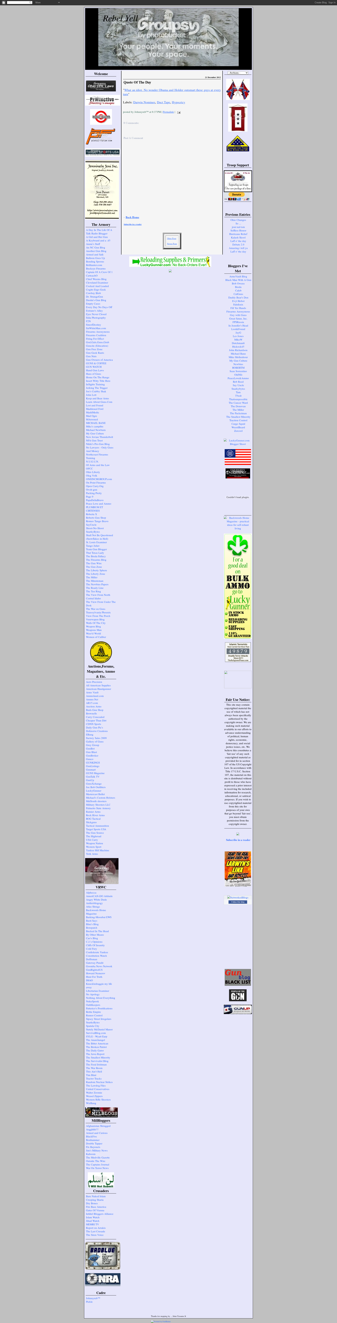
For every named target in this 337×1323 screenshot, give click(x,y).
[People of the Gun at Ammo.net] (238, 1000)
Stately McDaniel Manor (99, 1029)
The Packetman (238, 413)
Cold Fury (91, 948)
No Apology (93, 994)
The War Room (94, 1068)
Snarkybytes (238, 388)
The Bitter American (97, 1043)
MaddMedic (92, 412)
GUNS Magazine (95, 773)
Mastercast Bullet (95, 794)
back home (132, 217)
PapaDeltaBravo (95, 500)
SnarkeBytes (93, 1022)
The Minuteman (94, 580)
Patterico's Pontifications (99, 1008)
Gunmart (91, 769)
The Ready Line (95, 587)
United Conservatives (97, 1089)
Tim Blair (91, 1075)
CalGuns (238, 294)
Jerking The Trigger (97, 387)
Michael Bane (238, 353)
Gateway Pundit (94, 962)
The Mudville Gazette (98, 1157)
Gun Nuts (91, 356)
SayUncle (91, 524)
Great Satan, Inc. (238, 318)
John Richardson (238, 350)
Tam (238, 392)
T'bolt (238, 395)
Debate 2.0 (238, 244)
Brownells (91, 713)
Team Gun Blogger (96, 549)
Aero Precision (94, 682)
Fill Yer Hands (238, 308)
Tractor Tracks (94, 1078)
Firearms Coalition (96, 335)
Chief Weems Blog (96, 279)
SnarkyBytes (93, 531)
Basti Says (91, 920)
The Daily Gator (95, 1050)
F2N (88, 321)
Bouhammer (93, 1140)
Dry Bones (92, 1203)
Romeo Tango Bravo (97, 521)
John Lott (91, 394)
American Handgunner (98, 689)
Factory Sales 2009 (96, 738)
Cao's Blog (92, 938)
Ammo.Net (92, 699)
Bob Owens (238, 283)
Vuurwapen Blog (95, 619)
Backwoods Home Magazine (96, 911)
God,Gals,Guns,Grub (97, 342)
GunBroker (92, 755)
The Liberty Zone (95, 573)
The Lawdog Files (96, 1085)
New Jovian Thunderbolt (99, 437)
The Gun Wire (94, 563)
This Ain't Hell (94, 1071)
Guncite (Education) (97, 345)
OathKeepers (93, 1005)
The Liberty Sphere (96, 570)
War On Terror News (97, 1168)
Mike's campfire (94, 426)
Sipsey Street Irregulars (98, 1019)
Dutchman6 (238, 343)
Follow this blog (237, 902)
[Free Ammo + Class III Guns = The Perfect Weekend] (238, 444)
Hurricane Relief (238, 234)
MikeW (238, 339)
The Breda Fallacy (96, 556)
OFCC (89, 468)
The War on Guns (95, 609)
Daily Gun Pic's (94, 727)
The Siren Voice (95, 1235)
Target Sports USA (96, 829)
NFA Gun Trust (94, 440)
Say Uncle (238, 385)
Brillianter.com (94, 265)
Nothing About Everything (100, 997)
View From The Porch (98, 616)
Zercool (238, 430)
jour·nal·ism (238, 227)
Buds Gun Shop (94, 710)
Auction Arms (93, 706)
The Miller (91, 577)
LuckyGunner (93, 790)
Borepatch (91, 927)
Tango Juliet (92, 545)
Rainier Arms (93, 811)
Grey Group (92, 745)
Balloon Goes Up (95, 258)
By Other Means (95, 934)
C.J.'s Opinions (94, 941)
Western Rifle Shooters (98, 1099)
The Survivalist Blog (97, 1061)
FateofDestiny (93, 324)
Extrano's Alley (94, 310)
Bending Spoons (95, 261)
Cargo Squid (238, 423)
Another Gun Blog (96, 251)
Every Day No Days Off (99, 307)
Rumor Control (94, 1015)
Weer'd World (93, 633)
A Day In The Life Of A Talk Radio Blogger (99, 231)
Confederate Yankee (97, 952)
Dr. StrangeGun (94, 296)
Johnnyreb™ (93, 1298)
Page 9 (89, 496)
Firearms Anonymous (98, 331)
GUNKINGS (93, 762)
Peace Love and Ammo (98, 503)
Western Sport (93, 846)
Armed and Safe (95, 254)
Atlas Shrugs (93, 906)
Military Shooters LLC (98, 804)
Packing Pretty (94, 493)
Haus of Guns (93, 373)
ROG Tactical (93, 818)
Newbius (238, 364)
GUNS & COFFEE (96, 363)
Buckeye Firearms (96, 268)
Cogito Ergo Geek (96, 289)
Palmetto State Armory (98, 808)
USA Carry (92, 839)
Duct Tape (163, 102)
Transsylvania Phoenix (98, 612)
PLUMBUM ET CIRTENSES (94, 508)
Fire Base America (96, 1206)
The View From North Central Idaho (98, 596)
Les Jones (238, 336)
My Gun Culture (95, 433)
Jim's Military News (97, 1150)
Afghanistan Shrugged (98, 1126)
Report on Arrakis (96, 1227)
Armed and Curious (97, 1133)
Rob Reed (238, 381)
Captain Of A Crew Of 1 (99, 272)
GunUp (90, 780)
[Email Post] (178, 112)
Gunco (89, 759)
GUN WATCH (94, 366)
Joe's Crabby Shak (96, 391)
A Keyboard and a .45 (98, 240)
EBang (89, 734)
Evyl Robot (238, 301)
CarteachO (92, 275)
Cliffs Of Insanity (95, 945)
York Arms (92, 853)
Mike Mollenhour (238, 357)
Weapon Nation (94, 843)
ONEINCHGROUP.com (99, 479)
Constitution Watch (96, 955)
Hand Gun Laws (95, 370)
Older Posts (171, 238)
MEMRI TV (92, 1224)
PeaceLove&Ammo (238, 378)
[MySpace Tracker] (178, 1321)
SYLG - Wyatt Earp (96, 1036)
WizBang (91, 1103)
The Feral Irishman (96, 1064)
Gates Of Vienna (95, 1210)
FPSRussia (238, 322)
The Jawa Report (95, 1054)
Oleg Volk (91, 475)
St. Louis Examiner (96, 542)
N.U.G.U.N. (92, 461)
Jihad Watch (92, 1220)
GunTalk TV (93, 776)
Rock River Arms (95, 815)
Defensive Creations (97, 731)
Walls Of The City (96, 623)
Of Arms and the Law (98, 465)
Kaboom (90, 1154)
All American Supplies (98, 685)
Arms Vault (92, 692)
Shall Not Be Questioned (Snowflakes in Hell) (99, 536)
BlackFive (91, 1136)
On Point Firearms (96, 482)
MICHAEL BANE (96, 423)
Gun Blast (91, 752)
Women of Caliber (96, 637)
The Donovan (238, 406)
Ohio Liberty (93, 472)
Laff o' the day (238, 241)
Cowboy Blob (93, 293)
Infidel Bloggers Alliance (99, 1213)
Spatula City (92, 1026)
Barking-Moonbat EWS (98, 917)
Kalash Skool (238, 237)
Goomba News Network (99, 966)
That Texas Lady (95, 552)
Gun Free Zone (94, 349)
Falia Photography (96, 317)
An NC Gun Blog (95, 247)
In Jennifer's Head (238, 325)
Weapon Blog (93, 626)
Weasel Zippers (94, 1096)
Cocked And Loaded (97, 286)
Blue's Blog (92, 924)
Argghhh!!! (92, 1129)
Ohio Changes (238, 220)
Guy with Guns (238, 315)
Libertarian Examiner (97, 990)
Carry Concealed (95, 717)
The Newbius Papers (97, 584)
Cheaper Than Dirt (96, 720)
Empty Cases (93, 303)
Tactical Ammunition (97, 825)
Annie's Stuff (93, 244)
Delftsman (91, 959)
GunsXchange (94, 783)
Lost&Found (238, 329)
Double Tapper (94, 1143)
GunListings (92, 766)
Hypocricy (178, 102)
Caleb (238, 290)
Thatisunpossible (238, 399)
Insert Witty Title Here (98, 380)
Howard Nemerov (95, 973)
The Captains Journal (97, 1164)
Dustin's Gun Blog (96, 300)
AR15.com (92, 703)
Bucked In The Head (97, 931)
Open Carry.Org (95, 486)
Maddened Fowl (94, 409)
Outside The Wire (95, 1161)
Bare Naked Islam (96, 1196)
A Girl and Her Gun (97, 237)
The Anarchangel (95, 1040)
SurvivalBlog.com (96, 1033)
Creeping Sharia (95, 1199)
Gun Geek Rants (95, 352)
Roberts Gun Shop (96, 517)
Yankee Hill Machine (97, 850)
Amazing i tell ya (238, 248)
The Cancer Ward (238, 402)
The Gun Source (95, 832)
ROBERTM (238, 367)
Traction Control (238, 420)
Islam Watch (93, 1217)
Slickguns (91, 822)
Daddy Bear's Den (238, 297)
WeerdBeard (238, 427)
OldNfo (238, 374)
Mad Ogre (91, 416)
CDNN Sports (93, 724)
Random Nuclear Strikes (99, 1082)
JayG (238, 332)
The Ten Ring (93, 591)
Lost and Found (94, 405)
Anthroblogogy (94, 903)
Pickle (89, 1301)
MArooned (92, 419)
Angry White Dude (96, 899)
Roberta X (91, 514)
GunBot (90, 748)
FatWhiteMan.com (96, 328)
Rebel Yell (120, 18)
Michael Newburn (96, 430)
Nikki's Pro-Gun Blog (98, 444)
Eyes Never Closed (96, 314)
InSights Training (95, 384)
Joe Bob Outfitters (96, 787)
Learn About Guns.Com (99, 402)
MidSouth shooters (96, 801)
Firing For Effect (95, 338)
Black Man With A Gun (238, 280)
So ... (238, 223)
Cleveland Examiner (97, 282)
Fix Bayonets (93, 1147)
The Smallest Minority (98, 1057)
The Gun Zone (94, 566)
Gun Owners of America (99, 359)
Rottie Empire (93, 1012)
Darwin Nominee (144, 102)
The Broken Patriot (96, 1047)
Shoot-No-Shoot (95, 528)
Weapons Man (94, 630)
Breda (238, 287)
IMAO (89, 980)
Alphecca (91, 892)
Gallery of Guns (95, 741)
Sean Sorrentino (238, 371)
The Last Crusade (95, 1231)
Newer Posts (172, 243)
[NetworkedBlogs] (237, 897)
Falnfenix (238, 304)
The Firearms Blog (96, 559)
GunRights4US (94, 969)
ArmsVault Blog (238, 276)
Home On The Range (97, 377)
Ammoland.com (95, 696)
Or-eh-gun (91, 489)
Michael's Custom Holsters (100, 797)
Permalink (168, 112)
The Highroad (93, 836)
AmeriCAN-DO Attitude (99, 896)
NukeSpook (92, 1001)
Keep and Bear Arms (97, 398)
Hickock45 (238, 346)
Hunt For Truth (94, 976)
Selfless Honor (238, 230)
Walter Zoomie (94, 1092)
